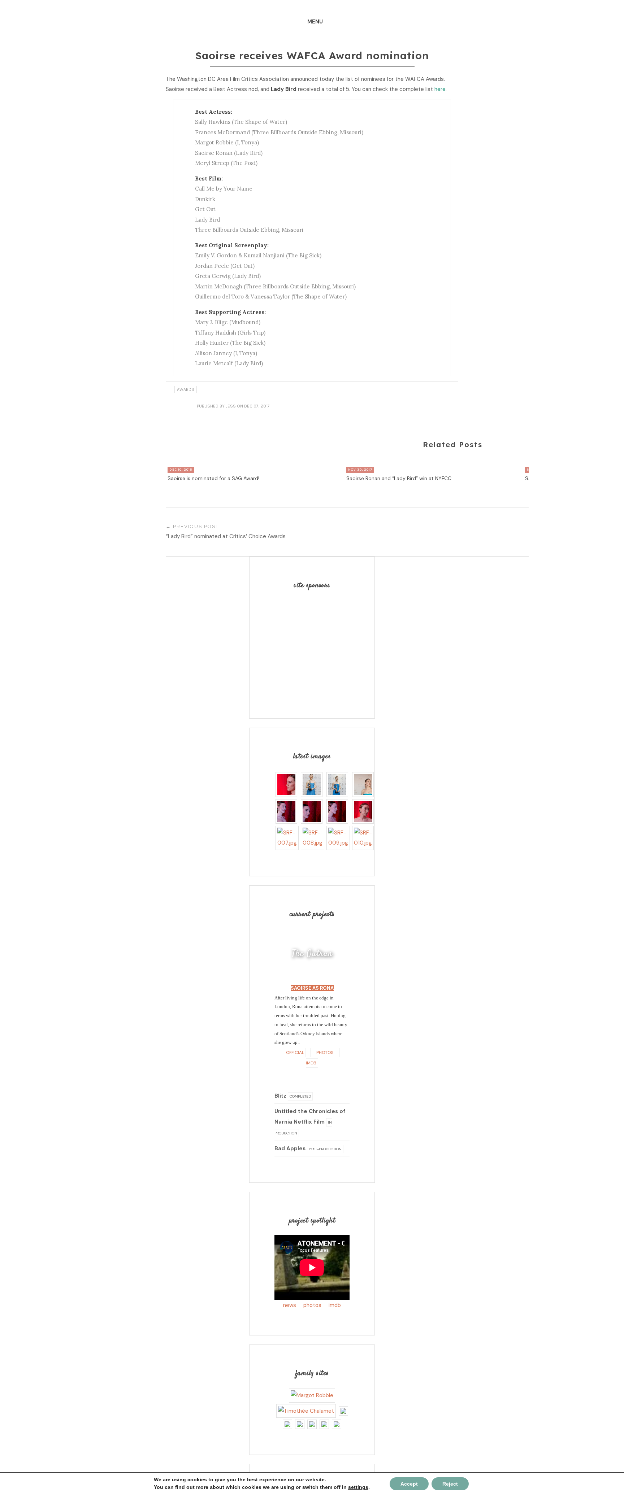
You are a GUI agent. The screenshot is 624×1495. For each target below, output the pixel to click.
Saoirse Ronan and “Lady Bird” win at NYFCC (398, 478)
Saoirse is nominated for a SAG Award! (213, 478)
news (289, 1305)
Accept (409, 1484)
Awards (185, 389)
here (440, 89)
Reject (450, 1484)
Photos (324, 1052)
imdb (335, 1305)
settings (358, 1487)
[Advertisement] (319, 645)
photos (312, 1305)
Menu (315, 21)
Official (294, 1052)
